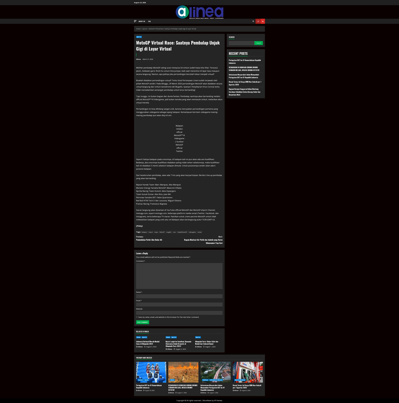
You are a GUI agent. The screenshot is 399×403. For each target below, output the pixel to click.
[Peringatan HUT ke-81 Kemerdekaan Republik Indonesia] (151, 372)
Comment (140, 261)
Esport (151, 232)
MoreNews (207, 400)
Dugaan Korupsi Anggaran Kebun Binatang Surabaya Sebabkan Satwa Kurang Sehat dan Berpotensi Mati (244, 92)
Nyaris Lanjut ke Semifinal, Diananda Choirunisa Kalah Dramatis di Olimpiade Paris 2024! (178, 343)
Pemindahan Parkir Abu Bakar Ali (149, 238)
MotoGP (162, 232)
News (138, 337)
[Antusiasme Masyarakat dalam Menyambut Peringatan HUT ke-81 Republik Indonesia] (216, 372)
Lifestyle (213, 380)
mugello (168, 232)
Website (139, 309)
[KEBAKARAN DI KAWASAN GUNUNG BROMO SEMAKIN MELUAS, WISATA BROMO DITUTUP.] (183, 372)
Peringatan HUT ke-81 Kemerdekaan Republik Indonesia (149, 386)
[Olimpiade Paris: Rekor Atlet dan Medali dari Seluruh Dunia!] (209, 337)
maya (156, 232)
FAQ (149, 21)
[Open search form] (253, 21)
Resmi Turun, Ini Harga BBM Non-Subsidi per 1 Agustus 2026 (247, 386)
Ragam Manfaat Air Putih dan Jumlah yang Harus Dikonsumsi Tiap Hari (203, 239)
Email (139, 300)
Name (139, 292)
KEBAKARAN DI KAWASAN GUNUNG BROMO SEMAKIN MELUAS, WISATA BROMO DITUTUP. (182, 387)
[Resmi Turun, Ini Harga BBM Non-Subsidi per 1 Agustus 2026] (248, 372)
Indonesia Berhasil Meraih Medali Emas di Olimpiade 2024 (147, 342)
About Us (142, 21)
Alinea (138, 59)
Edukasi (205, 380)
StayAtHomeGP (182, 232)
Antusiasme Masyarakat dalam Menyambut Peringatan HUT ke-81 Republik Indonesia (213, 387)
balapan (144, 232)
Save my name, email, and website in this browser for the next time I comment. (168, 317)
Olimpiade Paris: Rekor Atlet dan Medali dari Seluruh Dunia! (206, 342)
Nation (140, 380)
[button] (135, 21)
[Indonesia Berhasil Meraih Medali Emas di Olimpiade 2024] (150, 337)
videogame (192, 232)
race (174, 232)
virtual (199, 232)
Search (232, 37)
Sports (139, 37)
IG (262, 21)
